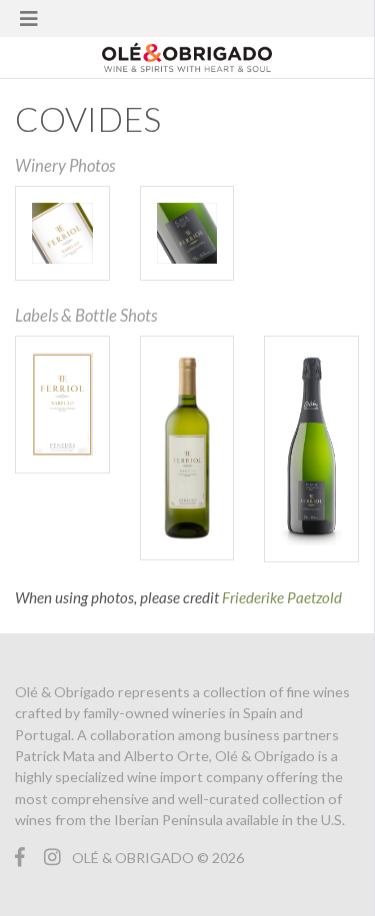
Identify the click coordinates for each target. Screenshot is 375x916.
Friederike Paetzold (282, 597)
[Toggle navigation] (29, 18)
